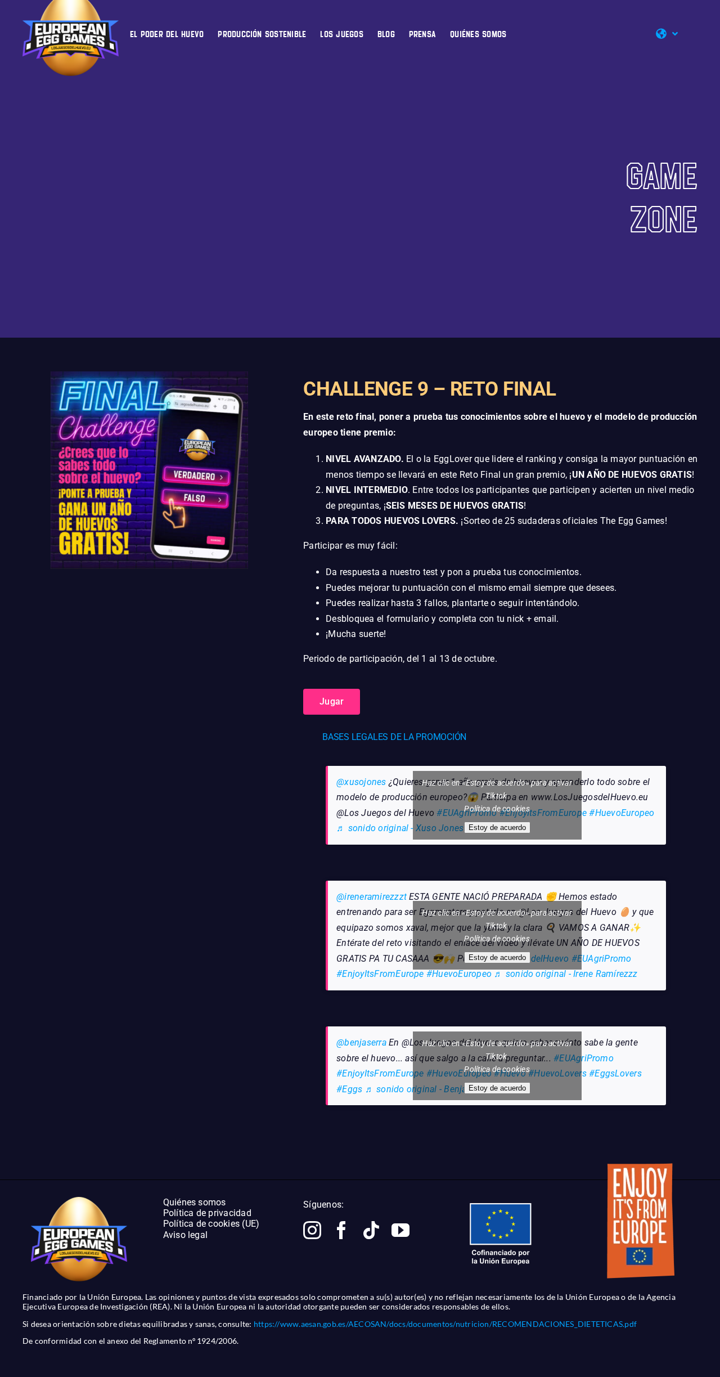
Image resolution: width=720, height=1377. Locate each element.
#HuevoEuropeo (621, 813)
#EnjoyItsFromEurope (380, 973)
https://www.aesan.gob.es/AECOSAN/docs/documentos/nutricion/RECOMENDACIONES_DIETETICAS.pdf (445, 1324)
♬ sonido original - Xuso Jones (400, 828)
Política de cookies (497, 808)
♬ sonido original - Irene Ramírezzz (565, 973)
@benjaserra (361, 1042)
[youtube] (401, 1230)
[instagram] (312, 1230)
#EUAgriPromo (602, 958)
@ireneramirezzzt (371, 896)
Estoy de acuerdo (497, 827)
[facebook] (341, 1230)
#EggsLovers (615, 1073)
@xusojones (361, 782)
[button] (500, 737)
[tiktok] (371, 1230)
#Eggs (349, 1089)
